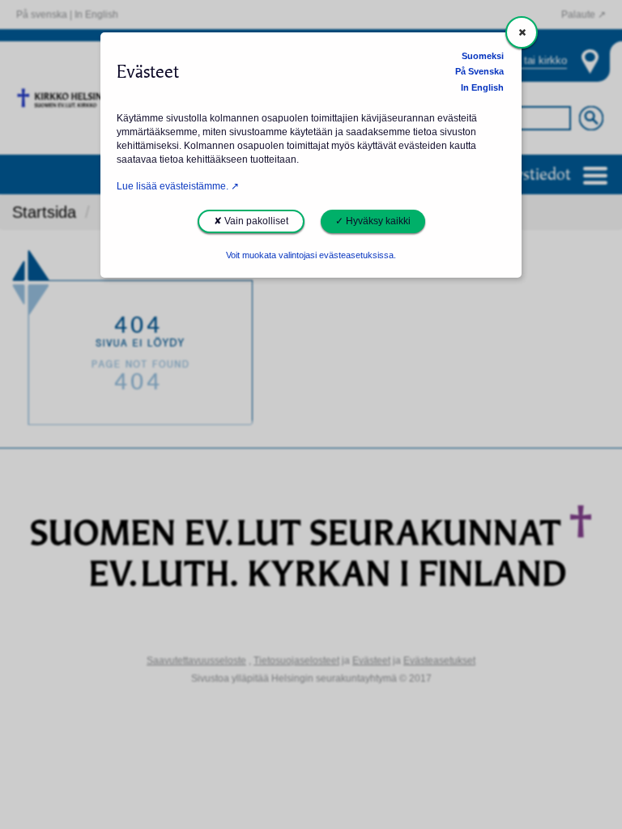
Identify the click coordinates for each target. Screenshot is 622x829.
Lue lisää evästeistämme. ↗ (178, 186)
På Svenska (479, 71)
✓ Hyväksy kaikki (373, 221)
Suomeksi (483, 56)
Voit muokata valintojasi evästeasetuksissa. (311, 255)
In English (482, 87)
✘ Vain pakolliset (251, 221)
